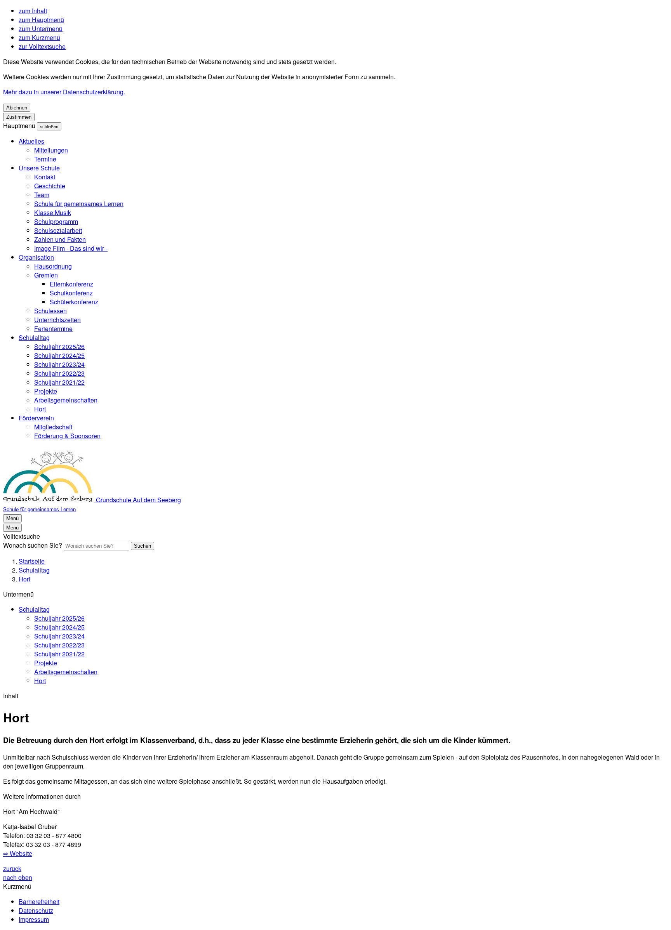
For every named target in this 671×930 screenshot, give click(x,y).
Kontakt (44, 176)
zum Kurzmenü (39, 37)
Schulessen (50, 310)
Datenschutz (36, 910)
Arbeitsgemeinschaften (65, 400)
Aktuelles (31, 141)
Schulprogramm (56, 221)
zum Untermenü (41, 28)
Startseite (32, 561)
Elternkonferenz (71, 283)
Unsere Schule (39, 167)
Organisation (36, 257)
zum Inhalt (33, 10)
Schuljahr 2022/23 (59, 373)
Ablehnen (16, 108)
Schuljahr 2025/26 (59, 346)
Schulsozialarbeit (58, 230)
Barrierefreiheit (39, 901)
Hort (40, 408)
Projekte (45, 391)
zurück (12, 868)
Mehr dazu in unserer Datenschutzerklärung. (64, 91)
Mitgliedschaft (53, 426)
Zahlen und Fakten (60, 239)
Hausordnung (53, 266)
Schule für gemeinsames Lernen (78, 203)
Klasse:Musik (52, 212)
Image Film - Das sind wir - (71, 248)
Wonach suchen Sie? (32, 545)
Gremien (46, 275)
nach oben (17, 877)
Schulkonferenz (71, 292)
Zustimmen (18, 117)
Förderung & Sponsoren (67, 435)
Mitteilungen (51, 150)
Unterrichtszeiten (57, 319)
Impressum (34, 919)
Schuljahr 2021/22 (59, 382)
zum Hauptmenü (41, 19)
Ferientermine (53, 328)
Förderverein (36, 417)
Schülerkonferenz (74, 301)
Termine (45, 158)
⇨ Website (17, 853)
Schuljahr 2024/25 (59, 355)
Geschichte (49, 185)
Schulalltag (34, 337)
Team (41, 194)
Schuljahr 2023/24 (59, 364)
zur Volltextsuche (42, 46)
